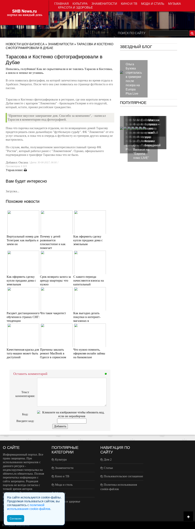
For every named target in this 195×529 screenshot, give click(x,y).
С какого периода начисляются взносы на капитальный (88, 280)
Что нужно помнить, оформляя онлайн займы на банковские (89, 353)
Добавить (60, 426)
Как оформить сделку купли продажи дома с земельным (88, 240)
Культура (80, 3)
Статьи (108, 467)
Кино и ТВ (129, 3)
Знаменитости (104, 3)
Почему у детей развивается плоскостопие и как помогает (53, 242)
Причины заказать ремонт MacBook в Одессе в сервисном (53, 353)
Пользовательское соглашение (123, 476)
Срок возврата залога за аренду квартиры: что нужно (55, 280)
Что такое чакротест (53, 313)
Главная (61, 3)
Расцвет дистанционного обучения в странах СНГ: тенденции (23, 317)
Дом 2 (108, 459)
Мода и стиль (152, 3)
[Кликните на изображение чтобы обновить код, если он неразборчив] (71, 414)
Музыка (174, 3)
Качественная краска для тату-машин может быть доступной (23, 353)
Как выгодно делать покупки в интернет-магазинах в (87, 317)
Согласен (16, 518)
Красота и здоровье (75, 7)
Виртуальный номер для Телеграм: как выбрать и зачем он (22, 240)
